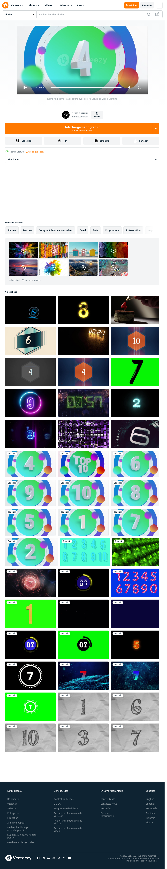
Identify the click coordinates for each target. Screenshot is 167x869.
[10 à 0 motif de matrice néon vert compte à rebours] (136, 552)
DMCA (57, 803)
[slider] (85, 87)
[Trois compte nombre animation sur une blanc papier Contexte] (83, 738)
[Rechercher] (149, 14)
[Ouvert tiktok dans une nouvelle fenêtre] (59, 858)
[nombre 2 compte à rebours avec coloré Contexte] (31, 552)
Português (151, 808)
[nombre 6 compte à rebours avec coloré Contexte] (136, 464)
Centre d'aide (107, 798)
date (95, 230)
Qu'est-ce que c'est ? (35, 151)
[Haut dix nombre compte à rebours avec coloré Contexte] (83, 464)
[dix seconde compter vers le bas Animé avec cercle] (30, 645)
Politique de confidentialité (146, 858)
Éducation (12, 817)
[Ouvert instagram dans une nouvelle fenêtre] (43, 858)
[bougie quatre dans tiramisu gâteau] (136, 310)
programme (112, 230)
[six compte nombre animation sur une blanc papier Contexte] (136, 707)
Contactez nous (108, 803)
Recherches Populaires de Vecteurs (68, 814)
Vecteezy (12, 803)
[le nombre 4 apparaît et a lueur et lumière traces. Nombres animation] (83, 372)
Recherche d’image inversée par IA (17, 829)
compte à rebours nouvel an (55, 230)
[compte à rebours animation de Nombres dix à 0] (30, 676)
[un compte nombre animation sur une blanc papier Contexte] (83, 707)
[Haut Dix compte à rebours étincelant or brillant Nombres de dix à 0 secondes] (83, 310)
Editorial (64, 5)
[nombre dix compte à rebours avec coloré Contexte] (83, 493)
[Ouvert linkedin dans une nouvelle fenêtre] (48, 858)
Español (150, 803)
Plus (79, 5)
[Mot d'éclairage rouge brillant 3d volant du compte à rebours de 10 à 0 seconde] (83, 614)
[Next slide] (154, 230)
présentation (133, 230)
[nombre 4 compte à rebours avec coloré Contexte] (30, 464)
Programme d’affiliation (66, 808)
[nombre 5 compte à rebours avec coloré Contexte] (30, 522)
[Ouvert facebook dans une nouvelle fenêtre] (38, 858)
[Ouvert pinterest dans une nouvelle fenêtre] (54, 858)
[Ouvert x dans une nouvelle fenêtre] (64, 858)
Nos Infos (105, 808)
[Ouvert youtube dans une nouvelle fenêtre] (69, 858)
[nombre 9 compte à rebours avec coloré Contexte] (30, 493)
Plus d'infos (13, 159)
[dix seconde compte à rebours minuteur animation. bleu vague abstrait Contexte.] (83, 676)
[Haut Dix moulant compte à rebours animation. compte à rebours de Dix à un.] (85, 552)
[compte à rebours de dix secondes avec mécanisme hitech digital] (136, 434)
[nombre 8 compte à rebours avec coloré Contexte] (136, 493)
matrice (27, 230)
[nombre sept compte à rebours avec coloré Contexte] (136, 522)
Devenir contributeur (107, 814)
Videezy (11, 808)
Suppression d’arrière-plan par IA (22, 836)
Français (150, 817)
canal (83, 230)
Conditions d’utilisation (119, 858)
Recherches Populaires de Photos (68, 822)
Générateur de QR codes (20, 842)
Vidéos (48, 5)
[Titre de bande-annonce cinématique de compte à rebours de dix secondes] (30, 583)
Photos (33, 5)
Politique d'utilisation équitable (141, 860)
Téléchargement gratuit (82, 128)
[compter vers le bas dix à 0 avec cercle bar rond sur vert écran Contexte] (83, 645)
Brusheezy (13, 798)
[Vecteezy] (5, 5)
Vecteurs (16, 5)
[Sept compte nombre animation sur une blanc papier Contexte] (136, 738)
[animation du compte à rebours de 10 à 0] (136, 614)
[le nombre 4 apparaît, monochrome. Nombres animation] (30, 372)
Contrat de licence (64, 798)
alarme (12, 230)
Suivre (97, 116)
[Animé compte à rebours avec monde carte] (83, 403)
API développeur (16, 822)
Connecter (147, 5)
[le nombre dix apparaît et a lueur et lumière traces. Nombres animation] (136, 341)
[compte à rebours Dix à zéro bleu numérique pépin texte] (30, 434)
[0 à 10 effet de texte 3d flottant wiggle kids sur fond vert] (30, 614)
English (150, 798)
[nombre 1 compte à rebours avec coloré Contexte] (83, 522)
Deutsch (150, 813)
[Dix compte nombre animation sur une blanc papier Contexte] (30, 738)
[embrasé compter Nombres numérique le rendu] (136, 403)
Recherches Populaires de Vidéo (68, 829)
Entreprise (13, 813)
